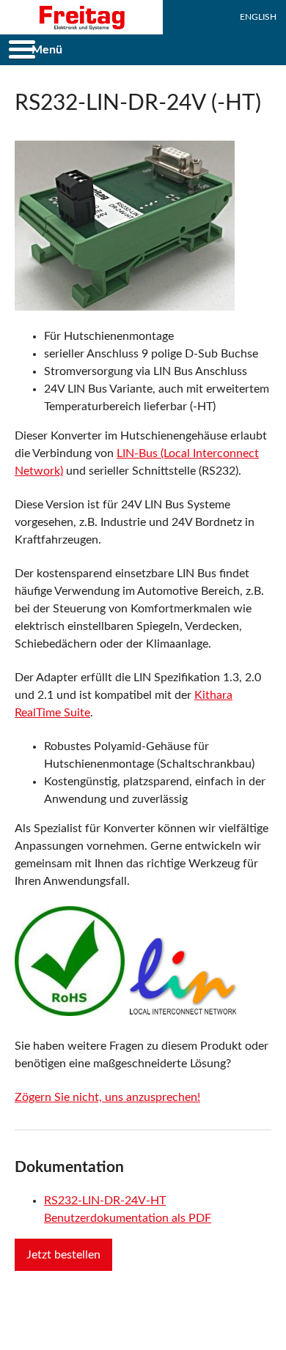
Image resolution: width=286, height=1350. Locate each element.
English (258, 16)
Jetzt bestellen (63, 1255)
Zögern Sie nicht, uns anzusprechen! (107, 1097)
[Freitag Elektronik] (81, 17)
